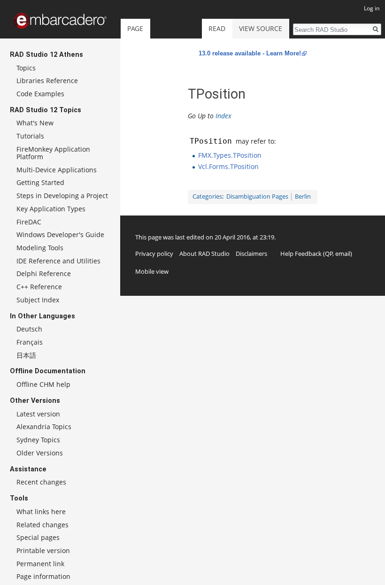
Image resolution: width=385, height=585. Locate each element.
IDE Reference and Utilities (58, 260)
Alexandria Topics (43, 426)
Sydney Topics (38, 439)
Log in (371, 8)
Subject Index (37, 299)
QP (329, 253)
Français (29, 342)
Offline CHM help (43, 384)
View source (260, 28)
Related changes (42, 524)
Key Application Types (50, 208)
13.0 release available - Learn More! (250, 53)
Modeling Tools (39, 247)
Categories (207, 196)
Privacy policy (154, 253)
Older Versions (39, 452)
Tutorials (30, 135)
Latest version (38, 413)
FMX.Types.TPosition (230, 155)
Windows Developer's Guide (60, 234)
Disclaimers (251, 253)
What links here (41, 511)
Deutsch (29, 328)
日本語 (26, 355)
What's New (35, 122)
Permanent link (40, 563)
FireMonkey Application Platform (53, 153)
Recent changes (41, 481)
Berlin (303, 196)
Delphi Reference (43, 273)
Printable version (43, 550)
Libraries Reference (47, 80)
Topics (26, 67)
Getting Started (40, 182)
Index (223, 115)
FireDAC (28, 221)
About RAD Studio (204, 253)
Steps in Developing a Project (62, 195)
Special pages (38, 537)
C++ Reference (39, 286)
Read (216, 28)
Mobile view (152, 271)
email (342, 253)
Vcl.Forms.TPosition (228, 166)
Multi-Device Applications (56, 169)
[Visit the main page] (60, 20)
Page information (43, 576)
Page (135, 28)
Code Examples (40, 93)
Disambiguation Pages (257, 196)
